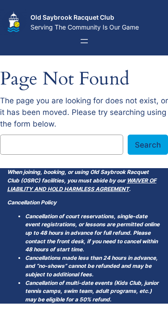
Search (148, 144)
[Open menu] (84, 41)
